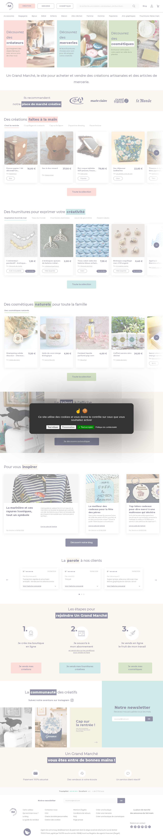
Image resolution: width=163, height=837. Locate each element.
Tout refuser (53, 427)
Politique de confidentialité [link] (106, 427)
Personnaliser (68, 427)
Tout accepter (86, 427)
